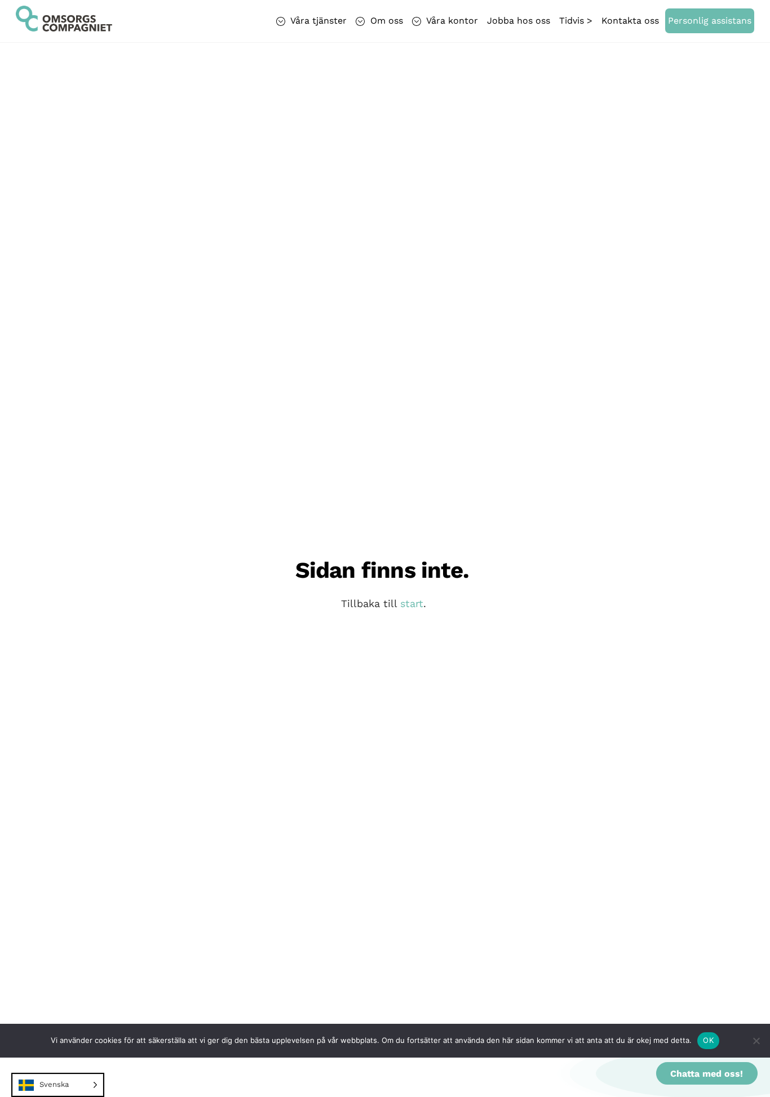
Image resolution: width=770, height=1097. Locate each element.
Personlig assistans (709, 20)
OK (708, 1040)
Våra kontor (451, 20)
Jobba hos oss (518, 20)
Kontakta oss (630, 20)
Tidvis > (575, 20)
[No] (756, 1040)
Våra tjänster (317, 20)
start (411, 603)
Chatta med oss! (706, 1073)
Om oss (385, 20)
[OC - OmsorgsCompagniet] (64, 25)
